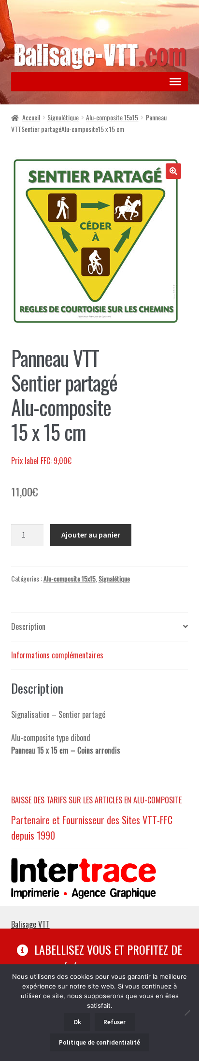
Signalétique (63, 117)
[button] (173, 171)
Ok (77, 1022)
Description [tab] (28, 626)
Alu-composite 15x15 (112, 117)
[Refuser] (187, 1012)
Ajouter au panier (90, 534)
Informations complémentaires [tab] (57, 655)
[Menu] (175, 81)
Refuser (114, 1022)
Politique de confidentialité (99, 1042)
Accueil (31, 117)
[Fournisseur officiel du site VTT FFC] (99, 878)
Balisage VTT (30, 924)
